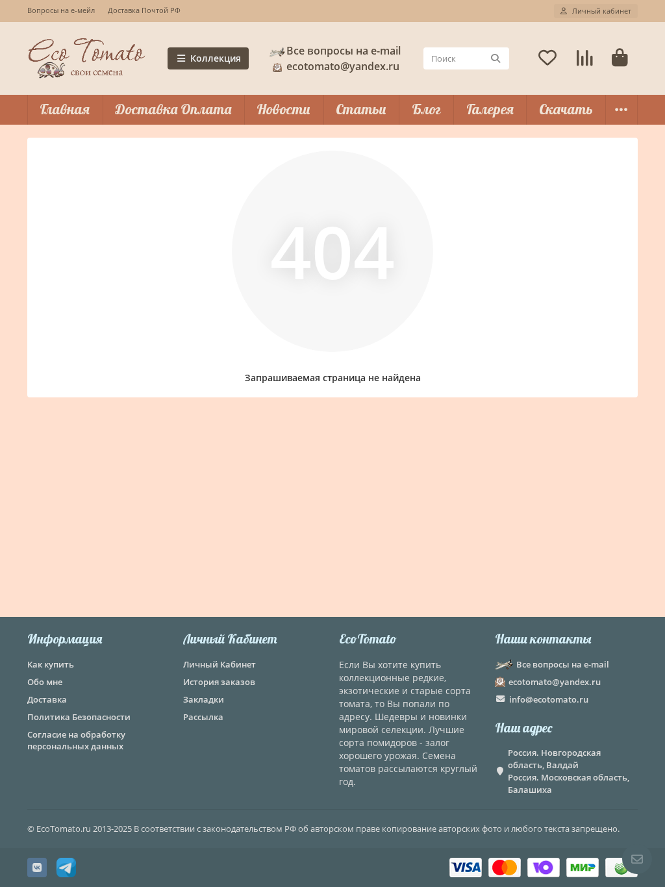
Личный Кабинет (230, 639)
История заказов (219, 682)
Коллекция (215, 58)
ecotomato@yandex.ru (554, 682)
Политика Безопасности (79, 717)
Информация (64, 639)
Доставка (47, 699)
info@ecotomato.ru (548, 699)
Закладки (203, 699)
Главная (65, 109)
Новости (283, 109)
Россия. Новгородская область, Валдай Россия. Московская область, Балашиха (568, 771)
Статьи (361, 109)
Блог (426, 109)
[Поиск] (495, 58)
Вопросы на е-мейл (61, 10)
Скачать (566, 109)
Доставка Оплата (173, 109)
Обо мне (44, 682)
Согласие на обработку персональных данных (76, 741)
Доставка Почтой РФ (144, 10)
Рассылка (203, 717)
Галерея (490, 109)
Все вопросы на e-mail (343, 51)
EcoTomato (368, 639)
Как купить (50, 664)
